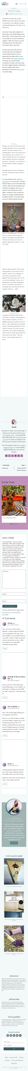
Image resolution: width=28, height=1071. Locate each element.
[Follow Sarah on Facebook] (6, 455)
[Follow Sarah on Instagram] (12, 455)
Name (5, 594)
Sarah (12, 14)
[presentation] (14, 500)
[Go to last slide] (4, 504)
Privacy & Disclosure (17, 1060)
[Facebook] (7, 1035)
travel (4, 440)
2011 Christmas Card (9, 518)
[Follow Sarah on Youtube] (15, 455)
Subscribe (14, 1063)
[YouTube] (17, 1035)
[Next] (24, 504)
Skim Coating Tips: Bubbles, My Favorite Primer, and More (14, 920)
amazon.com (22, 1006)
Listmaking (5, 467)
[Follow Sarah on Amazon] (21, 455)
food (21, 437)
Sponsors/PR (13, 1057)
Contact (21, 1057)
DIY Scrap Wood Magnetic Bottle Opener (14, 886)
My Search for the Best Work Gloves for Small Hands (14, 954)
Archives (7, 1060)
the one (20, 69)
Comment (6, 571)
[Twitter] (20, 1035)
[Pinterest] (14, 1035)
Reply (5, 648)
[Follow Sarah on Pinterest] (18, 455)
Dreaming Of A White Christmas (21, 468)
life (17, 437)
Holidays (14, 8)
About (6, 1057)
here (2, 990)
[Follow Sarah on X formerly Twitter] (9, 455)
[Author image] (7, 14)
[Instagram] (11, 1035)
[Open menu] (16, 4)
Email (5, 601)
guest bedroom (18, 58)
